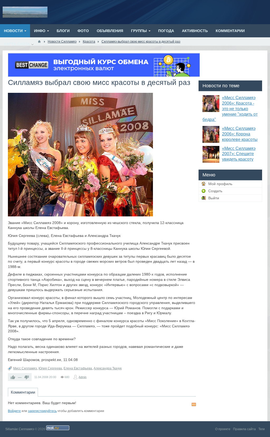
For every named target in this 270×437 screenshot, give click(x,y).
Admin (82, 377)
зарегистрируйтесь (42, 411)
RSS (194, 404)
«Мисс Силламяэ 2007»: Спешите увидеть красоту (238, 154)
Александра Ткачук (108, 368)
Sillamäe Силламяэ (19, 429)
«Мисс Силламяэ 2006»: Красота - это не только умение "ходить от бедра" (230, 108)
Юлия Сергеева (50, 368)
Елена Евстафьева (78, 368)
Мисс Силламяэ (25, 368)
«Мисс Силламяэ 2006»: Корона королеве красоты (240, 134)
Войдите (14, 411)
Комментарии (23, 392)
